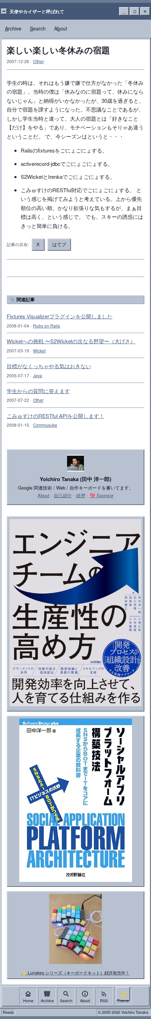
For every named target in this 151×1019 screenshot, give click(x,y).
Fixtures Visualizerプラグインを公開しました (59, 316)
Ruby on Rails (46, 326)
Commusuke (45, 425)
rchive (13, 28)
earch (38, 28)
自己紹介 (63, 495)
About (44, 495)
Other (38, 61)
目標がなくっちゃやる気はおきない (49, 366)
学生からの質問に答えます (38, 390)
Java (37, 375)
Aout (60, 28)
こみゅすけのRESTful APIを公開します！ (55, 415)
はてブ (59, 244)
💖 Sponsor (101, 495)
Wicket (39, 350)
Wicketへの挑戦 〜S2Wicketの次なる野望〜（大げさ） (71, 341)
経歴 (80, 495)
